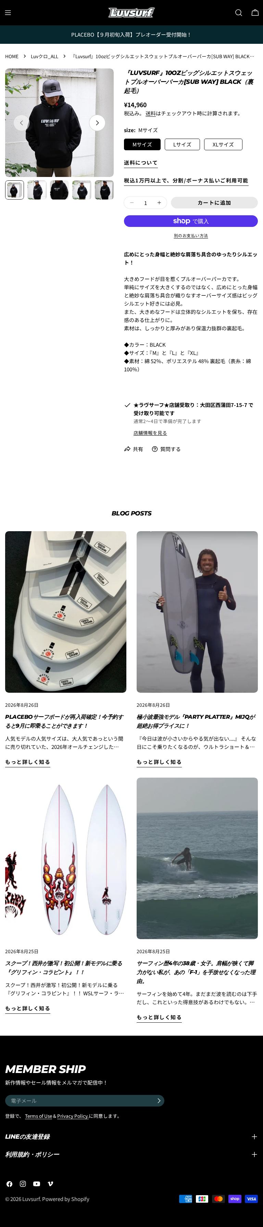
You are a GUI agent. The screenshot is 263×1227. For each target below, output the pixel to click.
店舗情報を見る (150, 432)
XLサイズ (223, 144)
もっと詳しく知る (27, 761)
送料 (151, 113)
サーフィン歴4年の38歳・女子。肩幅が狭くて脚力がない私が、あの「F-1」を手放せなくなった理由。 (196, 972)
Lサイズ (182, 144)
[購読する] (159, 1100)
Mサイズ (142, 144)
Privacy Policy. (73, 1115)
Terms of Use (38, 1115)
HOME (11, 56)
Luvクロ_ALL (44, 56)
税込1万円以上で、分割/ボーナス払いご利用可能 (186, 180)
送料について (141, 162)
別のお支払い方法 (191, 235)
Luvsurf (31, 1198)
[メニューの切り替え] (8, 13)
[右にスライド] (97, 123)
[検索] (239, 13)
